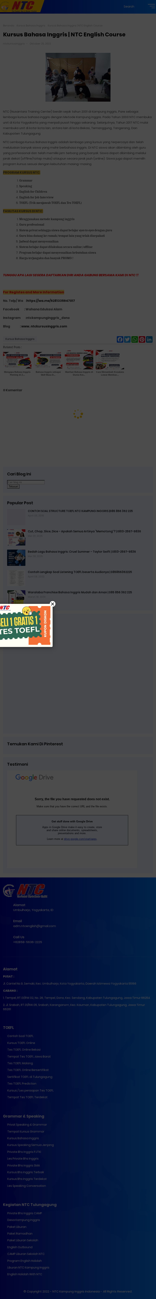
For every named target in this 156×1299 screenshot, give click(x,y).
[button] (78, 649)
